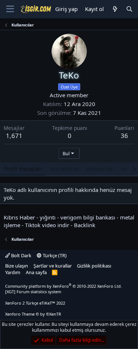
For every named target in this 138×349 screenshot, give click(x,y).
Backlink (84, 225)
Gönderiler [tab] (99, 168)
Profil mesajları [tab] (23, 168)
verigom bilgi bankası (87, 217)
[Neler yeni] (114, 9)
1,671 (14, 135)
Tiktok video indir (47, 225)
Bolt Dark (20, 255)
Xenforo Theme (33, 314)
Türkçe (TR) (54, 255)
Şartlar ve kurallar (52, 265)
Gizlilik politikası (94, 265)
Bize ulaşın (16, 265)
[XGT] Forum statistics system (44, 291)
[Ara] (129, 9)
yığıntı (48, 217)
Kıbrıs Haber (19, 217)
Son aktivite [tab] (64, 168)
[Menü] (10, 9)
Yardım (12, 272)
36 (124, 135)
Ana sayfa (36, 272)
